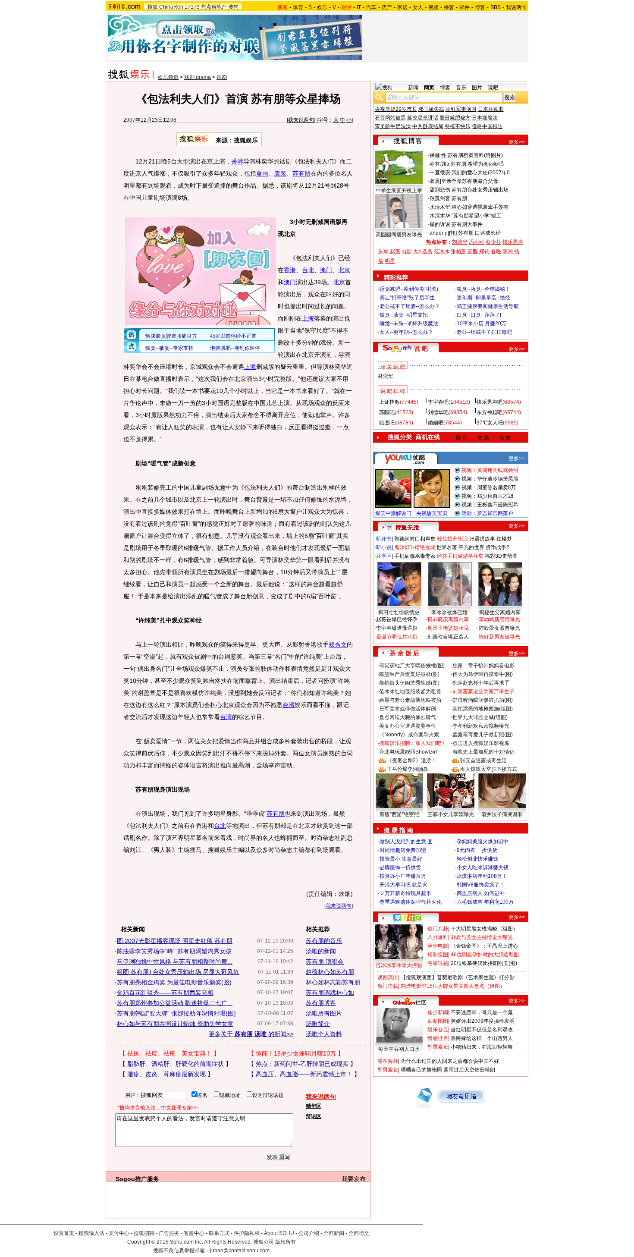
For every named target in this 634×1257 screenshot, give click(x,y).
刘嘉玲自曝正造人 (448, 637)
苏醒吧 (387, 412)
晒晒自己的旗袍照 (421, 1070)
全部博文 (358, 1233)
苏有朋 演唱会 (325, 961)
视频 (433, 7)
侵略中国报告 (487, 126)
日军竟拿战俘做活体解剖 (407, 709)
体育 (298, 7)
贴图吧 (387, 423)
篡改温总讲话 (422, 118)
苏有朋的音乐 (324, 940)
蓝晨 (435, 181)
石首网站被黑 (390, 118)
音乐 (461, 88)
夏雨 (262, 173)
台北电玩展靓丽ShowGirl (408, 752)
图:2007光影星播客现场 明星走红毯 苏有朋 (174, 940)
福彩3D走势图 (501, 556)
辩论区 (313, 1116)
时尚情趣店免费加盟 (403, 850)
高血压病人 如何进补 (481, 893)
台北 (308, 270)
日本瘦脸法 (485, 118)
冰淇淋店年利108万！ (482, 876)
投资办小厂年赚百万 (403, 876)
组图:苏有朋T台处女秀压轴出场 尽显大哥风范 (178, 971)
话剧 (222, 77)
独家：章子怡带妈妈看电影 (483, 666)
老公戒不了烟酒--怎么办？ (410, 306)
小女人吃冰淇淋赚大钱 (482, 867)
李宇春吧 (438, 402)
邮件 (464, 7)
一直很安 (440, 173)
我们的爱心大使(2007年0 (481, 173)
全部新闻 (333, 1233)
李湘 (507, 251)
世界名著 (446, 547)
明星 (390, 261)
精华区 (313, 1106)
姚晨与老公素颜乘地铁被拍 (410, 700)
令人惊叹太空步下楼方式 (488, 769)
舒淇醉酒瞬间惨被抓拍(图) (482, 700)
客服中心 (194, 1233)
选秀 (427, 251)
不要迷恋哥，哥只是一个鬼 (482, 1012)
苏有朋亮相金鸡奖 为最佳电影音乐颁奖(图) (174, 982)
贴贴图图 (437, 1021)
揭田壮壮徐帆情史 (399, 613)
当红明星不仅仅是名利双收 (482, 1030)
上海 (308, 318)
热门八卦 (437, 929)
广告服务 (169, 1233)
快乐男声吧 (489, 402)
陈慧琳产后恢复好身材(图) (409, 674)
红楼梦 (504, 539)
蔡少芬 (493, 242)
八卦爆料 (437, 937)
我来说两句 (301, 120)
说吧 (493, 88)
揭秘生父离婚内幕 (500, 613)
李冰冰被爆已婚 (449, 613)
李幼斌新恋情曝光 (499, 619)
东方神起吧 (489, 412)
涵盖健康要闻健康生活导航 (488, 306)
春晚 (496, 251)
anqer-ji (439, 233)
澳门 (326, 270)
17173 (192, 7)
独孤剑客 (440, 198)
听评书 (384, 539)
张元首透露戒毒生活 (483, 760)
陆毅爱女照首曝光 (499, 628)
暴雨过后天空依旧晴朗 (469, 1070)
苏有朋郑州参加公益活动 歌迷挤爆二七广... (174, 1002)
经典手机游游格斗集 (460, 556)
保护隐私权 (247, 1233)
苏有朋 (301, 173)
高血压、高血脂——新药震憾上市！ (304, 1074)
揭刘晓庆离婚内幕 (448, 619)
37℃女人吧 (490, 423)
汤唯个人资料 (324, 1034)
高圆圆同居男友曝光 (399, 235)
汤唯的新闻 (321, 951)
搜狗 (233, 7)
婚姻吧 (435, 423)
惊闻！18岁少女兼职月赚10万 (296, 1053)
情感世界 (437, 1038)
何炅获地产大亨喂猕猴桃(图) (412, 666)
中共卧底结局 (427, 126)
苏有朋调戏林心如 (330, 992)
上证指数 (389, 402)
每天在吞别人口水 (399, 1049)
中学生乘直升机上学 (399, 191)
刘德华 (460, 242)
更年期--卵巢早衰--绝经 (483, 298)
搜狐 (153, 7)
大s (417, 251)
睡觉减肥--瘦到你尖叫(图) (409, 289)
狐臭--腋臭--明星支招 (404, 315)
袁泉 (280, 173)
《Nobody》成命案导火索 (409, 735)
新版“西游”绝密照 (399, 814)
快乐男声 (512, 242)
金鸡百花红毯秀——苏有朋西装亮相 (165, 992)
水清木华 (440, 207)
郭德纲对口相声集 (415, 539)
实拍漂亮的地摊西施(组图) (482, 709)
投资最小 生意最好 (401, 859)
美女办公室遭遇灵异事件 (407, 726)
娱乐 (322, 7)
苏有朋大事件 (467, 224)
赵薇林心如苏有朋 (330, 971)
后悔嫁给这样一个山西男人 (482, 1038)
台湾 (288, 704)
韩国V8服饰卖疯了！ (481, 885)
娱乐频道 (168, 77)
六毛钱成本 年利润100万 (485, 902)
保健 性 (438, 155)
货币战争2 (497, 547)
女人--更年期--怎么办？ (406, 332)
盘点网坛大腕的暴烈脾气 (407, 717)
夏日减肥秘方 (455, 118)
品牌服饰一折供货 (400, 867)
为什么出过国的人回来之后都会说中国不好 (450, 1061)
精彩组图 (437, 955)
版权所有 (285, 1242)
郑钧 (484, 251)
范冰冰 (441, 251)
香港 (237, 161)
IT (359, 7)
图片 (477, 88)
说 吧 (421, 348)
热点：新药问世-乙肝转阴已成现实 (302, 1063)
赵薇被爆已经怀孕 (396, 619)
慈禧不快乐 (458, 126)
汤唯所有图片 (324, 1013)
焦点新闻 (437, 1012)
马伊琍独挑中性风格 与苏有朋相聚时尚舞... (174, 961)
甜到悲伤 (440, 190)
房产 (387, 7)
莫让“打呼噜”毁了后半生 (407, 298)
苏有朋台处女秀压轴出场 (480, 190)
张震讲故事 (482, 539)
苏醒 (473, 251)
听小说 (384, 547)
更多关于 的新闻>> (251, 1034)
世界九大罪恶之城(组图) (480, 717)
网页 (429, 88)
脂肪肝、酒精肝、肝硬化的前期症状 (175, 1063)
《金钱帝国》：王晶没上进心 (484, 946)
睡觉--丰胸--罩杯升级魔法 (409, 324)
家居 (402, 7)
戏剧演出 (387, 977)
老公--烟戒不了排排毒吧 (484, 332)
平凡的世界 (471, 547)
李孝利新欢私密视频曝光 (480, 726)
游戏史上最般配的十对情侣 (483, 752)
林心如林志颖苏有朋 (333, 982)
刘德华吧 (438, 412)
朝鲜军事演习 (461, 109)
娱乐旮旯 (437, 1030)
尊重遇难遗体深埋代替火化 (411, 902)
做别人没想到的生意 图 (406, 842)
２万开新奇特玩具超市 (405, 893)
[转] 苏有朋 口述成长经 (475, 233)
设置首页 (63, 1233)
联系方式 (219, 1233)
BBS (495, 7)
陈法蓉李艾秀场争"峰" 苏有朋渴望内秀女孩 (174, 951)
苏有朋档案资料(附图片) (475, 155)
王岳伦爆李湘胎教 (407, 769)
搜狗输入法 (91, 1233)
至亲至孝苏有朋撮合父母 (469, 181)
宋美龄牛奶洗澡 (393, 126)
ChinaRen (171, 7)
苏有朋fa (439, 164)
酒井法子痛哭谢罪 (502, 814)
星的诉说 (440, 224)
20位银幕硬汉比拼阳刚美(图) (484, 963)
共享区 (384, 556)
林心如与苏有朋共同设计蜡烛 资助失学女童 (175, 1023)
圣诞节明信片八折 (396, 637)
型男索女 (437, 1047)
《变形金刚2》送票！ (411, 760)
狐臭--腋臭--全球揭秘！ (483, 289)
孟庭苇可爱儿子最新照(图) (482, 735)
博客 (480, 7)
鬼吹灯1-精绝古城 (414, 547)
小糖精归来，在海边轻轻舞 (482, 1047)
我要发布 (354, 1178)
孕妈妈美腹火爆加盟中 (482, 842)
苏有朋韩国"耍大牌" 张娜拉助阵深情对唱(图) (176, 1013)
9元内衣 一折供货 (477, 850)
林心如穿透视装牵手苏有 (480, 207)
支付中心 (119, 1233)
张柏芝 (458, 251)
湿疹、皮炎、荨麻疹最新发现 (166, 1074)
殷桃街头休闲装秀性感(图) (409, 683)
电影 (407, 251)
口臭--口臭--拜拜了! (479, 315)
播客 (449, 7)
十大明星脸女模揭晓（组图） (484, 929)
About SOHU (279, 1233)
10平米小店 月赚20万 (481, 324)
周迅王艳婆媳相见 (448, 628)
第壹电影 (437, 946)
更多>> (516, 142)
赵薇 (395, 251)
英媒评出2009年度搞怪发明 (483, 1021)
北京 (344, 270)
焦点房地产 (214, 7)
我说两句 (516, 7)
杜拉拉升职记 (452, 539)
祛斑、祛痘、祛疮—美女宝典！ (169, 1053)
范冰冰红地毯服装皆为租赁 (410, 691)
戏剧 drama (197, 77)
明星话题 (437, 963)
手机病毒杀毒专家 (415, 556)
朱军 (383, 251)
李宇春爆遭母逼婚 (396, 628)
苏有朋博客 (321, 1002)
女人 (418, 7)
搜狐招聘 (144, 1233)
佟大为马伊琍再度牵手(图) (482, 674)
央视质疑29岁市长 (396, 109)
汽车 (371, 7)
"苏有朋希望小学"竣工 (477, 216)
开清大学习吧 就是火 (403, 885)
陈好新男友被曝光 (499, 637)
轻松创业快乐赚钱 (477, 859)
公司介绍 (308, 1233)
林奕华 (385, 376)
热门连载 (387, 986)
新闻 (413, 88)
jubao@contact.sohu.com (240, 1251)
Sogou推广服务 (137, 1178)
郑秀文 (338, 644)
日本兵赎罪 (491, 109)
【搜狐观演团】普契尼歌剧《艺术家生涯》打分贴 (458, 977)
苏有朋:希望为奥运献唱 (477, 164)
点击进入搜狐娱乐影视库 (480, 743)
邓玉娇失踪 (431, 109)
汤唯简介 (318, 1023)
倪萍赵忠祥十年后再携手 (480, 683)
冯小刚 (476, 242)
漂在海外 (387, 1061)
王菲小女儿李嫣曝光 (450, 814)
